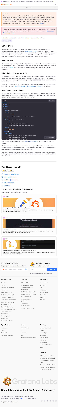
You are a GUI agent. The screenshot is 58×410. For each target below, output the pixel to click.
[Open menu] (55, 4)
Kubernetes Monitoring (7, 297)
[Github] (50, 401)
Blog (22, 330)
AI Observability (25, 282)
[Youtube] (53, 401)
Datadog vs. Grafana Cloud (47, 355)
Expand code (50, 137)
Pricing (3, 285)
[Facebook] (42, 401)
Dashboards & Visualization (8, 299)
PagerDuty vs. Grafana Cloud (47, 367)
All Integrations (44, 282)
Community (24, 332)
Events (22, 335)
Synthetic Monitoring (6, 307)
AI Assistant (4, 290)
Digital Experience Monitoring (28, 294)
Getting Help (43, 342)
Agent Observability (6, 292)
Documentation (5, 38)
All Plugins (42, 285)
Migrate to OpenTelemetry (28, 308)
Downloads (4, 332)
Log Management (25, 305)
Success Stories (44, 337)
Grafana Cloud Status (7, 320)
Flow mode (20, 38)
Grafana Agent (13, 38)
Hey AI (41, 347)
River (11, 67)
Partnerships (43, 332)
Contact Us (43, 340)
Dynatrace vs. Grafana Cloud (47, 358)
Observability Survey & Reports (29, 337)
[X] (44, 401)
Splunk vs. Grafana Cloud (46, 369)
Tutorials (27, 38)
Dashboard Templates (7, 335)
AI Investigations (5, 316)
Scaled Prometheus (26, 296)
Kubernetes (43, 295)
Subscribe (52, 269)
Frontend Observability (7, 304)
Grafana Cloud (40, 390)
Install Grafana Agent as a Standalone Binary (28, 86)
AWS (41, 287)
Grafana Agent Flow (30, 51)
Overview (3, 282)
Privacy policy (48, 273)
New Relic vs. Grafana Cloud (47, 364)
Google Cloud (43, 290)
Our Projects (4, 328)
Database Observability (7, 302)
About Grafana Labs (45, 328)
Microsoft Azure (44, 292)
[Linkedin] (47, 401)
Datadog (42, 297)
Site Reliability (24, 303)
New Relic (42, 299)
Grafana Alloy (42, 23)
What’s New (4, 318)
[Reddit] (56, 401)
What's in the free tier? (7, 287)
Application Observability (8, 295)
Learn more (50, 1)
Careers (42, 330)
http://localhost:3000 (31, 141)
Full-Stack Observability (27, 285)
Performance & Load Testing (8, 309)
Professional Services (46, 345)
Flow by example (34, 38)
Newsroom (43, 335)
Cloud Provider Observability (28, 291)
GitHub (3, 330)
